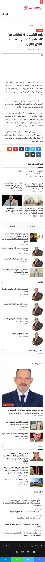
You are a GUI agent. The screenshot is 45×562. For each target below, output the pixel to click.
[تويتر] (32, 149)
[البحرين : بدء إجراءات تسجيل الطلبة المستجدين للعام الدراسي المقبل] (33, 176)
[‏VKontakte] (38, 154)
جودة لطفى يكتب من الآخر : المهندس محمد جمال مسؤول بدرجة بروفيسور (25, 411)
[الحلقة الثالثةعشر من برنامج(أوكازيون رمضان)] (12, 200)
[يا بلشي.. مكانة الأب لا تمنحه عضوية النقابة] (36, 251)
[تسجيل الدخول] (7, 14)
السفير (5, 546)
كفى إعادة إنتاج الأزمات (19, 333)
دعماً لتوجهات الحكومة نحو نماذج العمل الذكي (15, 481)
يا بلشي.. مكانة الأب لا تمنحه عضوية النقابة (15, 249)
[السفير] (33, 8)
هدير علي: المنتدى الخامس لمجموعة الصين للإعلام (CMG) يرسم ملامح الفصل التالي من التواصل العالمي (15, 457)
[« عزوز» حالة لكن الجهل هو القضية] (36, 262)
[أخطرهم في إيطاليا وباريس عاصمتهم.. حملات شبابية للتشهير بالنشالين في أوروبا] (33, 200)
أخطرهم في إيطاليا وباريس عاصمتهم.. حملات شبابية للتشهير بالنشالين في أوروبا (33, 211)
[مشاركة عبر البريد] (32, 154)
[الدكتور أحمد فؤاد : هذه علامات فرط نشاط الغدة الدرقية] (36, 437)
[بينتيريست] (15, 149)
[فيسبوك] (38, 149)
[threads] (11, 552)
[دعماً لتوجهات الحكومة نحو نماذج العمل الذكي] (36, 482)
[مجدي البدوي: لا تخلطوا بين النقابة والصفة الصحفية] (36, 324)
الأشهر (12, 226)
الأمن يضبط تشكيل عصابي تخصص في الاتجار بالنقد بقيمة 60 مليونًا (12, 185)
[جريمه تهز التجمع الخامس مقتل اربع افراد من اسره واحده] (36, 272)
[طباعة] (27, 154)
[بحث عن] (3, 14)
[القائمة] (42, 14)
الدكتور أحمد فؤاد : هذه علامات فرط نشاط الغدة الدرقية (15, 435)
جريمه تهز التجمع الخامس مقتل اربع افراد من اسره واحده (15, 271)
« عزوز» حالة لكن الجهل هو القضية (16, 259)
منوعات (31, 25)
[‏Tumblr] (21, 149)
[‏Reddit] (9, 149)
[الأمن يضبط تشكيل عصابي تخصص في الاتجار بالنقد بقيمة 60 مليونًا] (12, 175)
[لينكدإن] (27, 149)
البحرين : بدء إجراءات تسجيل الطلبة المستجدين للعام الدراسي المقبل (33, 186)
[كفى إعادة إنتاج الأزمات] (36, 339)
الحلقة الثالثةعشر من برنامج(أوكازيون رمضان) (14, 209)
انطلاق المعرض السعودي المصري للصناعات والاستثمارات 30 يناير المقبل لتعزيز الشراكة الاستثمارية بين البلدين (15, 237)
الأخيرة (32, 226)
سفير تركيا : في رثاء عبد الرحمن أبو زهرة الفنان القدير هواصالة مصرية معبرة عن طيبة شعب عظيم (16, 470)
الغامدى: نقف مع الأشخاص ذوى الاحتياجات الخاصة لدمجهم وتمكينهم (16, 425)
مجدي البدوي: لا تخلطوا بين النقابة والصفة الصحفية (16, 320)
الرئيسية (39, 25)
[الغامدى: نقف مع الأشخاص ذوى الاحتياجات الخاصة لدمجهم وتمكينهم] (36, 425)
